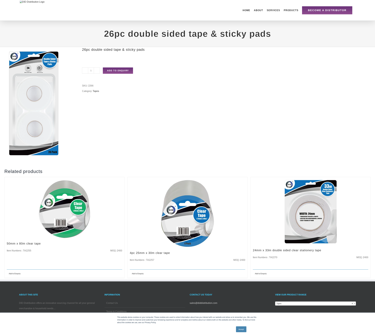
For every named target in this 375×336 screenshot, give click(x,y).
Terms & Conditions (116, 311)
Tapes (96, 91)
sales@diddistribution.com (203, 303)
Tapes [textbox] (314, 303)
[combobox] (315, 303)
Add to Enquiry (118, 70)
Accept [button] (241, 329)
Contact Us (112, 303)
